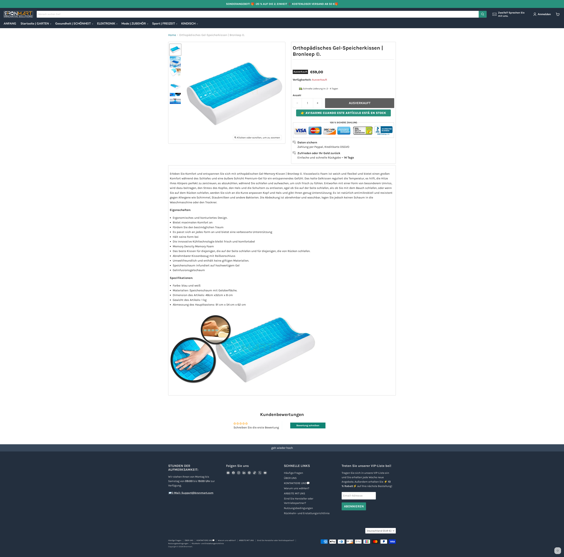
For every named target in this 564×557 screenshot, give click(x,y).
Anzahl (297, 95)
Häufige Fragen (293, 473)
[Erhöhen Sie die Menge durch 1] (317, 103)
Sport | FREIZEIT (164, 24)
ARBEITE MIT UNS (294, 493)
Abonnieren (354, 506)
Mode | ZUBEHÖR (134, 24)
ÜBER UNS (290, 478)
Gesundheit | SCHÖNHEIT (73, 24)
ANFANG (10, 24)
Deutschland (379, 530)
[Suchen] (483, 14)
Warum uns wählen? (296, 488)
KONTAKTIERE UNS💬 (297, 483)
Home (172, 35)
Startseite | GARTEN (35, 24)
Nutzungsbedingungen (298, 508)
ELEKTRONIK (106, 24)
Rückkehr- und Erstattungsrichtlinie (307, 513)
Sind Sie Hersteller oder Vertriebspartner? (275, 540)
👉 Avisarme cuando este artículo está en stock (343, 113)
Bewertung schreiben (307, 425)
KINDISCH (188, 24)
